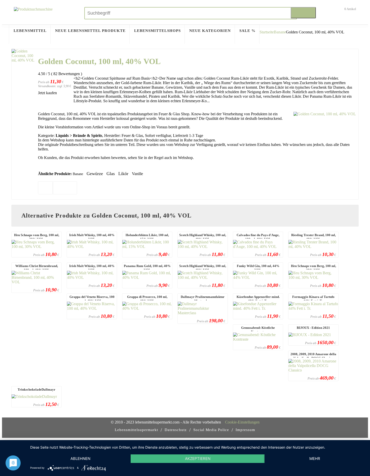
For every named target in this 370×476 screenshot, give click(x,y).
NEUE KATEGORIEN (210, 31)
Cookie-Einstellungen (242, 422)
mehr (314, 458)
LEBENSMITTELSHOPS (157, 31)
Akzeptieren (197, 458)
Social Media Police (211, 430)
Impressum (245, 430)
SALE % (247, 31)
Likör (123, 173)
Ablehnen (80, 458)
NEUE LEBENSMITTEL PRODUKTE (90, 31)
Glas (110, 173)
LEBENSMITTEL (30, 31)
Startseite (267, 32)
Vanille (137, 174)
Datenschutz (176, 430)
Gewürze (95, 173)
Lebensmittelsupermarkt (136, 430)
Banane (280, 32)
